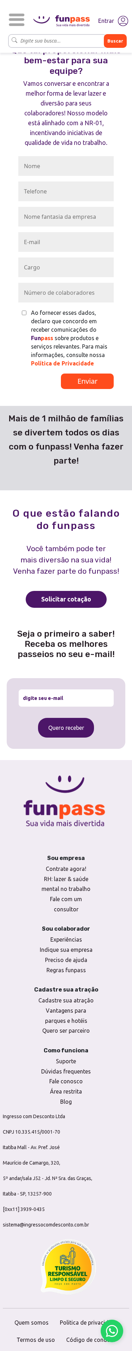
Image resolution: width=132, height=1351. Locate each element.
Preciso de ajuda (66, 960)
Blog (66, 1101)
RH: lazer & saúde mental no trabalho (66, 884)
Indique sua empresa (66, 950)
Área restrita (66, 1091)
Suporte (66, 1061)
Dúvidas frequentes (66, 1071)
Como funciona (66, 1050)
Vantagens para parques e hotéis (66, 1015)
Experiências (66, 939)
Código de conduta (90, 1340)
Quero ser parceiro (66, 1030)
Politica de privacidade (89, 1322)
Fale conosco (66, 1081)
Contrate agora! (66, 869)
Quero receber (66, 728)
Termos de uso (36, 1340)
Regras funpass (66, 970)
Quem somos (31, 1322)
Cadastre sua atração (66, 1000)
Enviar (87, 381)
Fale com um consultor (66, 904)
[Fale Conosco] (112, 1331)
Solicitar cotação (66, 599)
